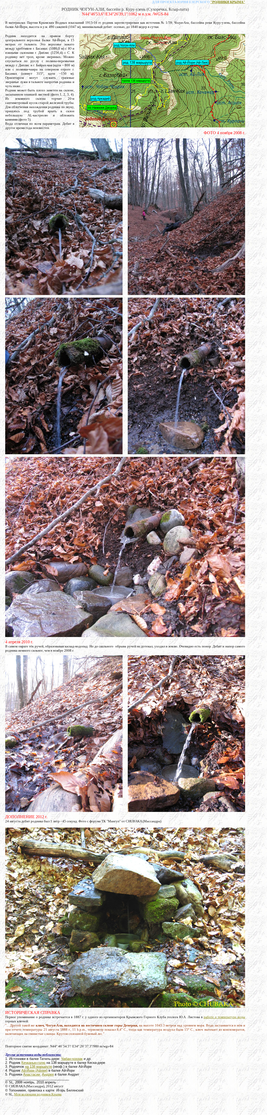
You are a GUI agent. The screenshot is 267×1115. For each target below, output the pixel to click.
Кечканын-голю (33, 1063)
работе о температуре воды (224, 1017)
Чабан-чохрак (72, 1059)
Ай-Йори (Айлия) (34, 1070)
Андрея (48, 1074)
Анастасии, (32, 1074)
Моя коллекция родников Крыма (38, 1094)
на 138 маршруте (38, 1067)
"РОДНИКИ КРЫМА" (227, 2)
